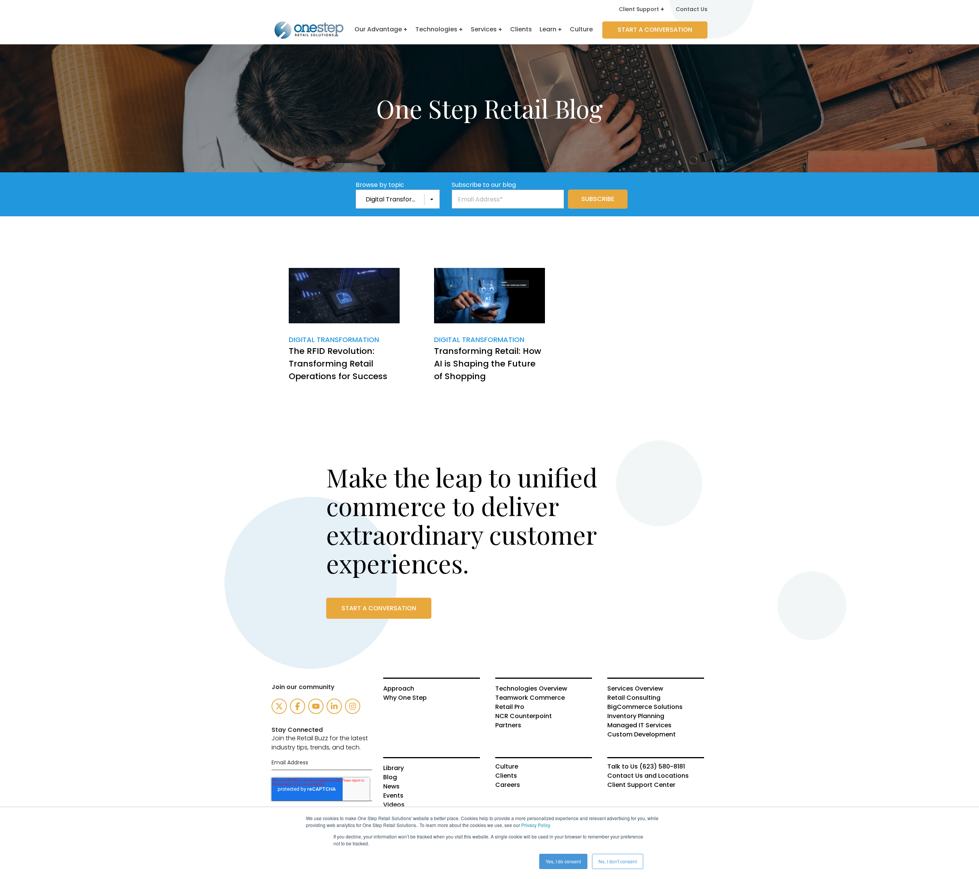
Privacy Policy (535, 825)
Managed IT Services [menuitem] (639, 725)
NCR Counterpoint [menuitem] (523, 716)
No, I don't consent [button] (617, 861)
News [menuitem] (391, 786)
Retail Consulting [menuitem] (633, 698)
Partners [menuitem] (508, 725)
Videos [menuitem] (394, 805)
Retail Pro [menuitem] (509, 707)
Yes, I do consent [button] (563, 861)
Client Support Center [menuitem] (641, 785)
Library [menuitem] (393, 768)
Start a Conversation (655, 29)
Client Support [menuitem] (639, 9)
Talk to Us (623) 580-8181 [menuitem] (646, 766)
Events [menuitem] (393, 796)
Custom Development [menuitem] (641, 734)
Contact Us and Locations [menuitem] (648, 776)
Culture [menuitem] (506, 766)
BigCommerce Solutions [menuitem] (645, 707)
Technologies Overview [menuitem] (531, 688)
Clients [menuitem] (506, 776)
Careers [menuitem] (507, 785)
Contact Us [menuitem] (691, 9)
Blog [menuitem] (390, 777)
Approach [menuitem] (398, 688)
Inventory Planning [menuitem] (635, 716)
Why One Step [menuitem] (405, 698)
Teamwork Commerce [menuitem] (530, 698)
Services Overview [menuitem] (635, 688)
